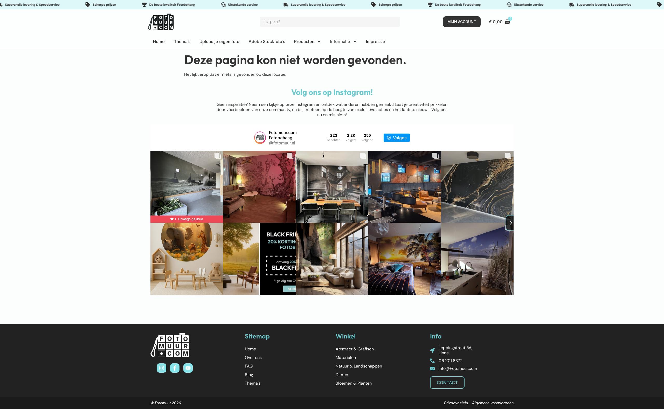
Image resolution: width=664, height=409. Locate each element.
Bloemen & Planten (354, 383)
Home (159, 41)
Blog (249, 374)
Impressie (375, 41)
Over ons (253, 357)
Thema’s (182, 41)
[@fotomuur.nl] (260, 138)
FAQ (249, 366)
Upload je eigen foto (219, 41)
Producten (304, 41)
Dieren (342, 374)
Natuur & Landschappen (359, 366)
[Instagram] (161, 368)
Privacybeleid (456, 403)
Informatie (340, 41)
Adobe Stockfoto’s (266, 41)
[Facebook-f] (174, 368)
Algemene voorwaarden (493, 403)
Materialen (346, 357)
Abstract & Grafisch (355, 349)
